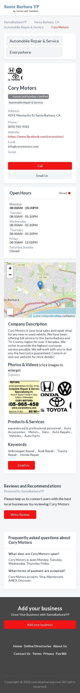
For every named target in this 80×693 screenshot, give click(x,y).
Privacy (48, 653)
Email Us (23, 465)
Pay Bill (61, 653)
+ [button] (10, 268)
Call (40, 166)
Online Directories (37, 646)
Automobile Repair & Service (24, 27)
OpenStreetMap (52, 316)
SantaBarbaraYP (15, 22)
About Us (60, 646)
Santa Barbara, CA (46, 22)
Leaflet (36, 316)
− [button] (10, 275)
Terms (37, 653)
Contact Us (22, 653)
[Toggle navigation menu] (74, 7)
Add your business (40, 624)
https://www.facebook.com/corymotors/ (36, 136)
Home (17, 646)
